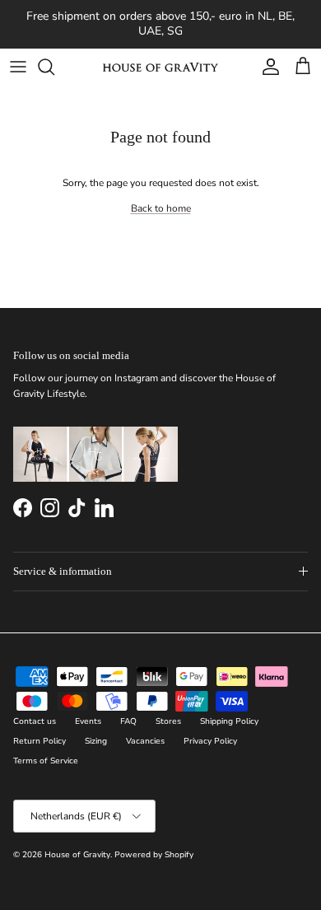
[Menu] (18, 67)
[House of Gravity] (160, 66)
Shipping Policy (229, 721)
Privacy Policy (210, 741)
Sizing (96, 741)
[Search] (54, 67)
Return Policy (39, 741)
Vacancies (145, 741)
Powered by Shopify (153, 855)
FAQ (128, 721)
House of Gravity (77, 855)
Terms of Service (45, 761)
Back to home (161, 208)
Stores (168, 721)
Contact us (34, 721)
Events (88, 721)
